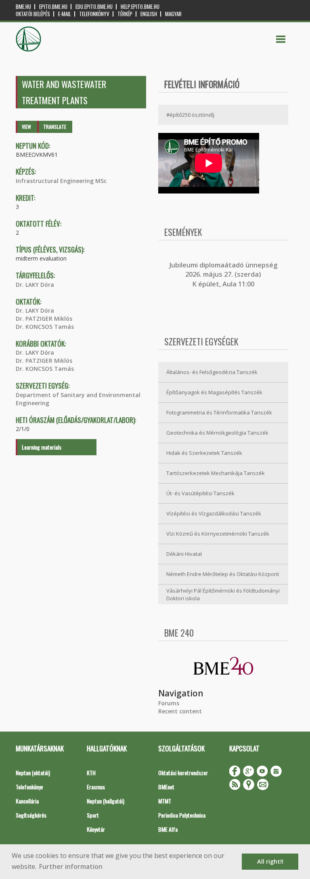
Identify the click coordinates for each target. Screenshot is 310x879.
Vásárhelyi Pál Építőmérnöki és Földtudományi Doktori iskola (223, 594)
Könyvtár (96, 829)
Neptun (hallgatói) (105, 801)
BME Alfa (168, 829)
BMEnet (166, 786)
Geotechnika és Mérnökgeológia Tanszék (217, 432)
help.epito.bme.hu (140, 6)
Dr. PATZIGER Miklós (44, 318)
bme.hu (23, 6)
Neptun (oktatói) (33, 772)
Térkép (124, 14)
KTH (91, 772)
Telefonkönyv (94, 14)
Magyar (173, 14)
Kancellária (27, 801)
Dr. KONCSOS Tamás (45, 326)
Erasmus (96, 786)
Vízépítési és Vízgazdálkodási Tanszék (213, 513)
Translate (54, 126)
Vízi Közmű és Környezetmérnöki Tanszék (217, 533)
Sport (93, 815)
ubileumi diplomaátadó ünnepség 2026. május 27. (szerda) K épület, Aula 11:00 (224, 274)
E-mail (64, 14)
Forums (168, 703)
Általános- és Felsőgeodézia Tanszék (212, 372)
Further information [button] (71, 866)
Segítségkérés (31, 815)
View (26, 126)
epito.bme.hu (53, 6)
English (148, 14)
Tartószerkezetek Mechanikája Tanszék (215, 473)
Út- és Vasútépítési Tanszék (200, 493)
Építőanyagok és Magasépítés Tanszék (214, 392)
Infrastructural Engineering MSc (61, 181)
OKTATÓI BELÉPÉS (33, 14)
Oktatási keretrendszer (183, 772)
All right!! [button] (270, 861)
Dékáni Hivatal (184, 553)
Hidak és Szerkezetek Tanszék (204, 452)
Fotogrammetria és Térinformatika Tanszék (219, 412)
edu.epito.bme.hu (94, 6)
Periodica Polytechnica (181, 815)
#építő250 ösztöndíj (190, 114)
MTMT (164, 801)
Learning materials (41, 447)
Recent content (180, 711)
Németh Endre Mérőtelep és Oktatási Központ (222, 574)
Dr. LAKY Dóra (35, 284)
